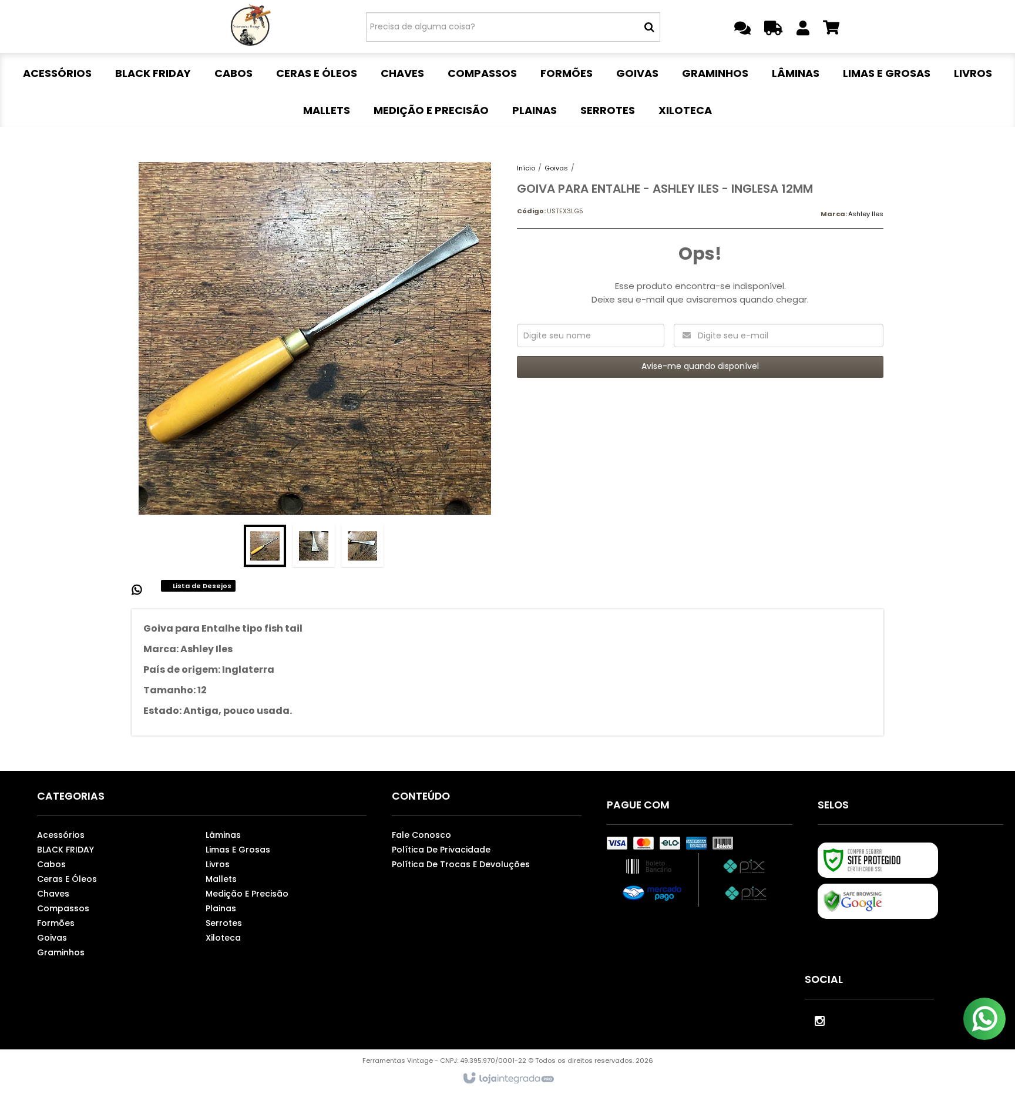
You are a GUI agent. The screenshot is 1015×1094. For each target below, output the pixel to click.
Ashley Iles (865, 214)
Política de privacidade (441, 849)
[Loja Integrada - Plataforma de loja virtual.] (508, 1079)
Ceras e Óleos (67, 879)
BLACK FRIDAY (65, 849)
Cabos (51, 864)
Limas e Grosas (238, 849)
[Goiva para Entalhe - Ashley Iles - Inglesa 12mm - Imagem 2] (314, 546)
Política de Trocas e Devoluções (461, 864)
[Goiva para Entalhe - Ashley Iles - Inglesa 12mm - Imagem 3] (362, 546)
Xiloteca (223, 938)
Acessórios (61, 835)
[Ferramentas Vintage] (250, 26)
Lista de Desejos (201, 585)
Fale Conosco (421, 835)
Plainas (221, 908)
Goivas (556, 168)
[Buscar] (649, 27)
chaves (53, 894)
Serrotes (224, 923)
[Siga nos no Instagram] (819, 1020)
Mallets (221, 879)
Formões (56, 923)
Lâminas (223, 835)
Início (526, 168)
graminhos (61, 952)
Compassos (63, 908)
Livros (218, 864)
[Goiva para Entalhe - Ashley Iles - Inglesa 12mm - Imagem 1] (265, 546)
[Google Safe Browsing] (878, 901)
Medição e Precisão (247, 894)
